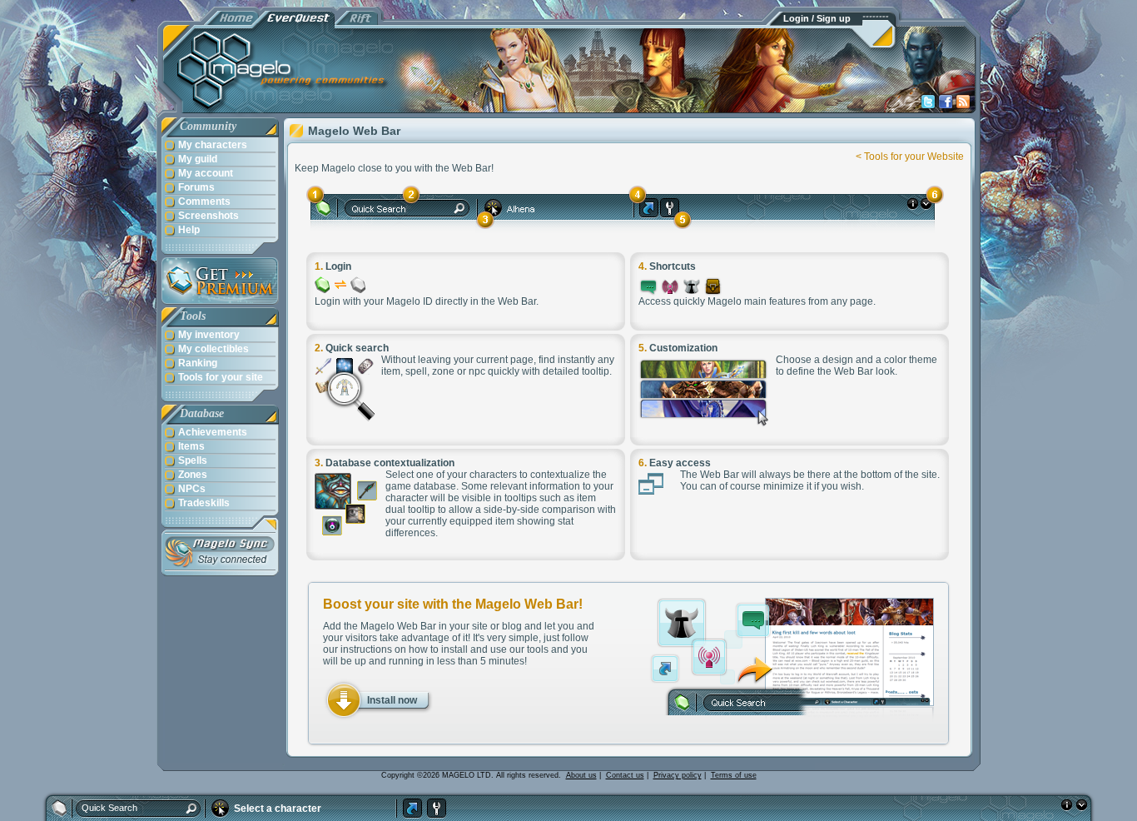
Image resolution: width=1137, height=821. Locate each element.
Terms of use (734, 775)
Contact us (625, 775)
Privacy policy (677, 775)
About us (581, 775)
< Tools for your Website (910, 156)
